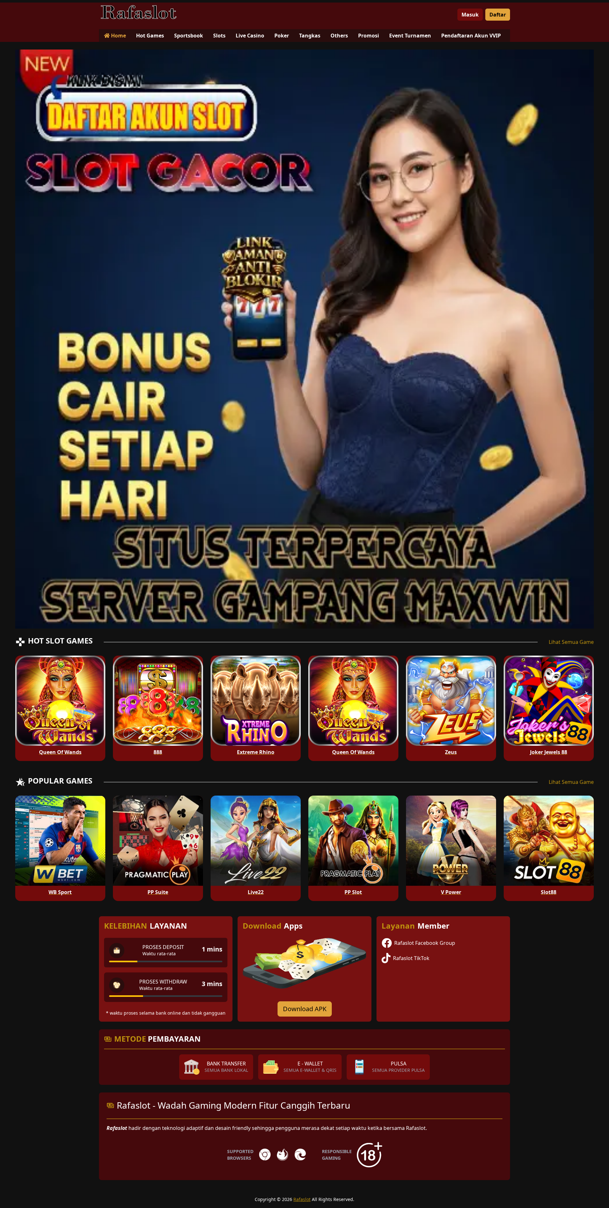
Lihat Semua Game (571, 641)
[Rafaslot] (138, 12)
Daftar (497, 14)
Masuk (470, 14)
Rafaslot (302, 1199)
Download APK (304, 1008)
